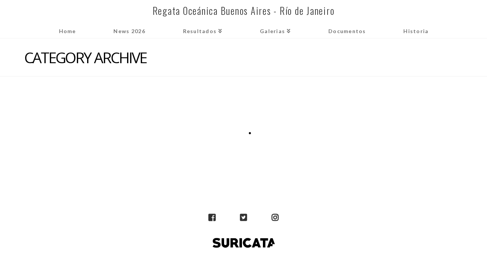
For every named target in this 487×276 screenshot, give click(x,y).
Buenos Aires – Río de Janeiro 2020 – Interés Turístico (86, 118)
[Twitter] (243, 217)
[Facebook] (212, 217)
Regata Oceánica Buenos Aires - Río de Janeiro (244, 10)
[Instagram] (275, 217)
